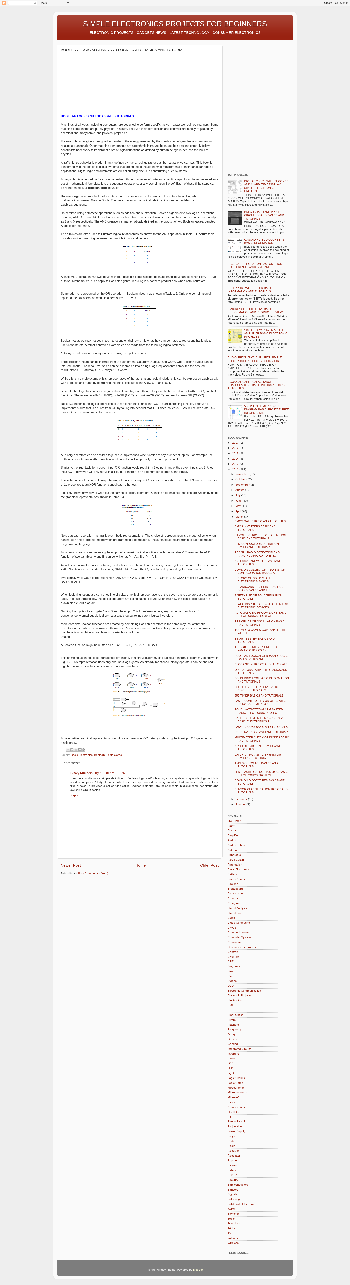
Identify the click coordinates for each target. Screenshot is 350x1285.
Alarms (232, 830)
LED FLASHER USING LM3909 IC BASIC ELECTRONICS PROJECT (261, 773)
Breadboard (235, 888)
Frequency (234, 1029)
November (242, 474)
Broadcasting (236, 893)
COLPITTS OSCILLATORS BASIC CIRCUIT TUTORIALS (256, 689)
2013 (235, 463)
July (238, 495)
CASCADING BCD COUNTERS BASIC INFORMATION (264, 241)
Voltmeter (234, 1238)
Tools (231, 1218)
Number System (238, 1107)
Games (232, 1039)
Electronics (235, 1000)
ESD (230, 1010)
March (239, 516)
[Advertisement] (95, 84)
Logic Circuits (236, 1078)
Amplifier (233, 835)
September (242, 484)
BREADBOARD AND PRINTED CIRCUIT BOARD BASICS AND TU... (260, 588)
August (240, 489)
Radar (232, 1141)
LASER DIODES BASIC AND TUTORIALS (261, 726)
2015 (235, 453)
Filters (232, 1019)
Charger (233, 898)
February (241, 799)
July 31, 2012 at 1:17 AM (110, 773)
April (238, 511)
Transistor (234, 1223)
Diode (231, 976)
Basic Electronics (82, 754)
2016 (235, 447)
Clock (231, 917)
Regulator (234, 1155)
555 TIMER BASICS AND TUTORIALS (259, 695)
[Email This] (68, 750)
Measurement (236, 1087)
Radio (231, 1145)
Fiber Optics (235, 1014)
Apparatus (234, 854)
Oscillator (234, 1112)
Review (232, 1165)
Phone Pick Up (237, 1121)
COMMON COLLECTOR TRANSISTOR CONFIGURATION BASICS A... (260, 571)
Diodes (232, 980)
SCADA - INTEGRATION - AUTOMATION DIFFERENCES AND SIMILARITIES (256, 265)
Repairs (233, 1160)
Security (233, 1179)
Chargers (234, 903)
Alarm (231, 825)
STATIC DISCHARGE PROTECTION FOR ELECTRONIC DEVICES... (261, 606)
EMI (230, 1005)
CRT (231, 961)
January (240, 804)
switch (232, 1208)
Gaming (233, 1043)
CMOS (232, 927)
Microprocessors (238, 1092)
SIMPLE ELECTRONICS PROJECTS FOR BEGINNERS (175, 24)
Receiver (233, 1150)
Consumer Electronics (242, 947)
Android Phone (237, 845)
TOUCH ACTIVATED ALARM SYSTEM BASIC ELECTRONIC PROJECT (259, 711)
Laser (231, 1058)
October (240, 479)
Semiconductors (238, 1184)
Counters (233, 956)
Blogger (198, 1269)
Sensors (233, 1189)
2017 (235, 442)
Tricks (231, 1228)
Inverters (233, 1053)
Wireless (233, 1242)
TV (229, 1233)
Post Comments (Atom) (93, 873)
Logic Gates (114, 754)
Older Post (209, 865)
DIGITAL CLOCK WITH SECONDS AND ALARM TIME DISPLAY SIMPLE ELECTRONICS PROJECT (266, 186)
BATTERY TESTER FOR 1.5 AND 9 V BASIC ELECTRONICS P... (259, 720)
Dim (230, 971)
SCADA (232, 1175)
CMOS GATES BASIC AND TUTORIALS (260, 521)
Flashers (233, 1024)
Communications (238, 932)
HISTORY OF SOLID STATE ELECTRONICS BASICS (253, 580)
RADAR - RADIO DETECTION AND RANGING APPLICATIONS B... (257, 554)
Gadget (232, 1034)
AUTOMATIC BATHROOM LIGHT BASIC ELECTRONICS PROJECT (261, 614)
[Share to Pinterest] (83, 750)
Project (232, 1136)
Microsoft (233, 1097)
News (231, 1102)
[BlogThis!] (72, 750)
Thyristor (233, 1213)
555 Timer (234, 820)
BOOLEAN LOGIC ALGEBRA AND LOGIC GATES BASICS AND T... (261, 657)
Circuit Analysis (237, 908)
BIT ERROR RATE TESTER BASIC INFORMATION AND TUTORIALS (250, 290)
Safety (232, 1170)
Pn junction (235, 1126)
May (238, 505)
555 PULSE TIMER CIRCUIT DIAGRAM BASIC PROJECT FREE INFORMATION (266, 409)
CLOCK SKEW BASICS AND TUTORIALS (261, 664)
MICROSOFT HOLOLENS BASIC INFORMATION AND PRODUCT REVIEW (256, 311)
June (238, 500)
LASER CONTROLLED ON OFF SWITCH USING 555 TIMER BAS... (261, 702)
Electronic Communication (244, 990)
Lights (231, 1073)
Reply (74, 795)
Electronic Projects (239, 995)
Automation (235, 864)
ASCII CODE (236, 859)
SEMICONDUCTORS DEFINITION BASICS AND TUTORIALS (257, 545)
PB (229, 1116)
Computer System (239, 937)
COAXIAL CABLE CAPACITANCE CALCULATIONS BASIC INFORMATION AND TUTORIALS (257, 385)
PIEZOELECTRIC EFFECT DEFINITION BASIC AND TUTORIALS (260, 537)
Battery (232, 874)
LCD (230, 1063)
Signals (232, 1194)
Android (233, 840)
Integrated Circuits (239, 1048)
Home (140, 865)
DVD (231, 985)
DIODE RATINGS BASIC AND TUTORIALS (262, 732)
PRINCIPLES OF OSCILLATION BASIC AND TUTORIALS (260, 623)
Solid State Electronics (242, 1204)
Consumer (234, 942)
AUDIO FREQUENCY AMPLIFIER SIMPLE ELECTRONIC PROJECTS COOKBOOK (255, 359)
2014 (235, 458)
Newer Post (71, 865)
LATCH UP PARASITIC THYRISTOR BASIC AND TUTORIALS (258, 756)
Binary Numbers (81, 773)
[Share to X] (76, 750)
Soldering (234, 1199)
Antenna (233, 850)
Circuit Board (236, 913)
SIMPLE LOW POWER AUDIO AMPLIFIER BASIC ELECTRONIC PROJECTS (265, 333)
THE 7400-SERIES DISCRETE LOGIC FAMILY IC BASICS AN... (259, 649)
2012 (235, 469)
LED (230, 1068)
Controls (233, 951)
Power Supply (236, 1131)
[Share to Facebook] (80, 750)
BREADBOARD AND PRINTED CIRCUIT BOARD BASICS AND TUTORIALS (264, 215)
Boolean (99, 754)
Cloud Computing (239, 922)
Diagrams (234, 966)
